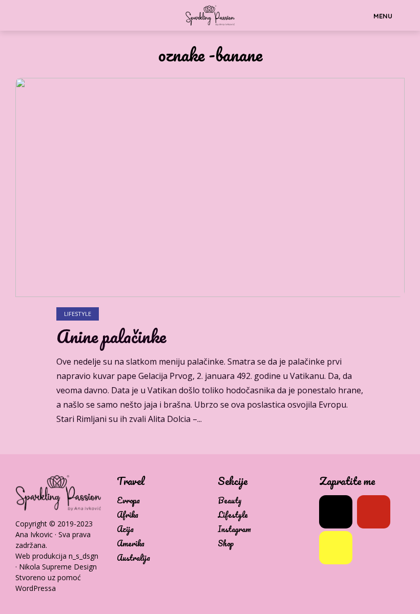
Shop (226, 543)
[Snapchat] (335, 547)
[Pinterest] (373, 511)
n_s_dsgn (83, 556)
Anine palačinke (111, 336)
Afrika (127, 515)
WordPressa (35, 588)
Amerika (130, 543)
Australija (133, 558)
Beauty (230, 500)
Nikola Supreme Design (58, 566)
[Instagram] (335, 511)
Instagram (234, 529)
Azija (125, 529)
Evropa (128, 500)
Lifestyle (77, 313)
